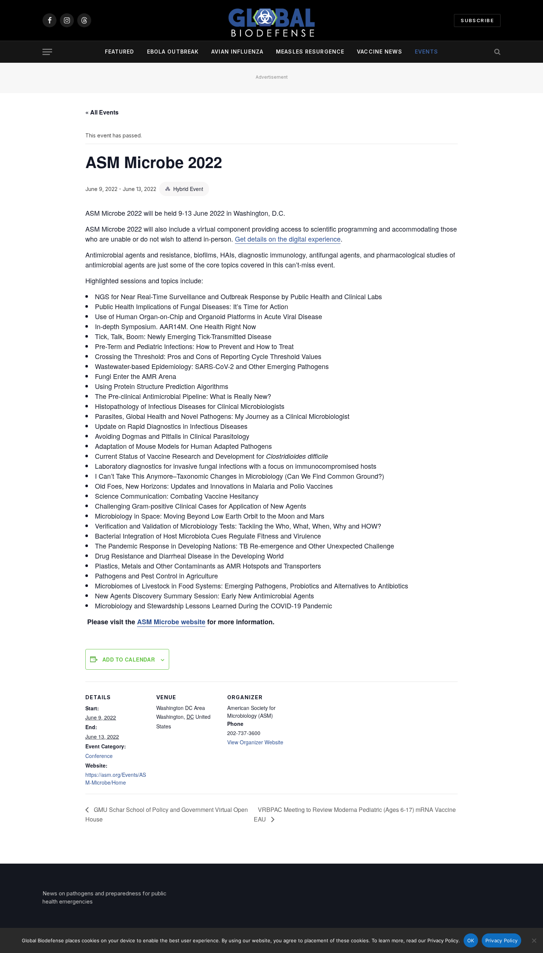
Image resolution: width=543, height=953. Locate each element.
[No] (533, 940)
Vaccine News (379, 51)
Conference (99, 755)
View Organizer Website (255, 742)
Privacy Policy (501, 940)
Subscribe (477, 20)
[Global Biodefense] (271, 20)
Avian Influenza (237, 51)
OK (470, 940)
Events (426, 51)
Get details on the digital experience (288, 238)
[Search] (497, 52)
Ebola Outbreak (173, 51)
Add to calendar (128, 659)
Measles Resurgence (310, 51)
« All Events (102, 112)
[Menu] (47, 52)
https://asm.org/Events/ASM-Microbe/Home (115, 778)
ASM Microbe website (171, 621)
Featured (119, 51)
